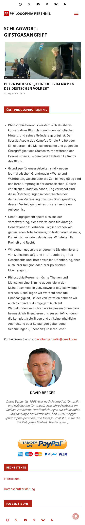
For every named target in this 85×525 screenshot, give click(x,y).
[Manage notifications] (76, 516)
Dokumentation (14, 77)
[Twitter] (29, 4)
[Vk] (55, 4)
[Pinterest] (46, 4)
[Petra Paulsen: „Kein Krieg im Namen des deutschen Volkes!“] (42, 60)
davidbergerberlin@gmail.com (56, 339)
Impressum (12, 479)
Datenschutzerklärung (19, 489)
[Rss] (64, 4)
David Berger (42, 392)
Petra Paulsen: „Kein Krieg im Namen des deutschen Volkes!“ (39, 86)
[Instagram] (20, 4)
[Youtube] (38, 4)
